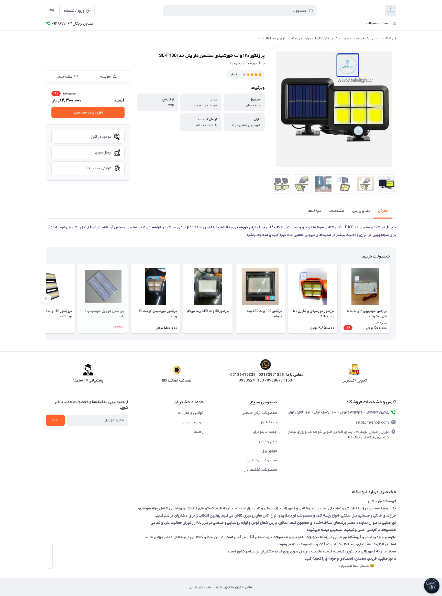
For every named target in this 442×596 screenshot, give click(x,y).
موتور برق (269, 450)
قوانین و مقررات (191, 412)
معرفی (383, 211)
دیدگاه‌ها (314, 211)
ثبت (55, 420)
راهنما (199, 431)
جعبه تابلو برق (265, 431)
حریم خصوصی (193, 422)
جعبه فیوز (268, 422)
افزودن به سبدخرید (88, 112)
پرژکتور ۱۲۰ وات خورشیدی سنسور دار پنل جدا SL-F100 (295, 38)
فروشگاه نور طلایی (383, 38)
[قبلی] (396, 298)
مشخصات (336, 211)
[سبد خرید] (51, 10)
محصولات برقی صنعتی (259, 412)
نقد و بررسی (361, 211)
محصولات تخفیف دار (260, 469)
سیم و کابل (268, 441)
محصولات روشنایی (262, 460)
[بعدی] (46, 298)
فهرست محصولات (351, 38)
